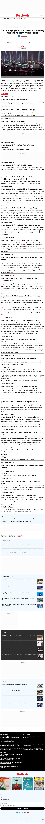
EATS (17, 18)
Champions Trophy (30, 518)
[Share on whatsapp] (26, 46)
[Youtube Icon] (28, 813)
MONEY (8, 18)
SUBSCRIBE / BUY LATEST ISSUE (22, 808)
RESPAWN (21, 18)
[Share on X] (21, 46)
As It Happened (4, 521)
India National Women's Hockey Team (17, 521)
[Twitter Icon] (20, 813)
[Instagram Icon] (22, 813)
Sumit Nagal (29, 521)
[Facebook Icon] (17, 813)
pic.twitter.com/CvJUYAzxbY (8, 114)
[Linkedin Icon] (25, 813)
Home (2, 27)
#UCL (34, 112)
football (24, 244)
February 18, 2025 (30, 115)
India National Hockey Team (19, 518)
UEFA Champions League (6, 518)
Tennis (20, 227)
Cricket (6, 191)
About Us (12, 818)
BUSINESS (4, 18)
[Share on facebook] (19, 46)
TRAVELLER (13, 18)
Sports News (38, 518)
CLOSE (43, 819)
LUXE (25, 18)
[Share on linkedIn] (24, 46)
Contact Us (17, 818)
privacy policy (12, 805)
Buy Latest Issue (6, 799)
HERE (12, 272)
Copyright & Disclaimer (24, 818)
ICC (15, 171)
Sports (6, 27)
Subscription (5, 797)
